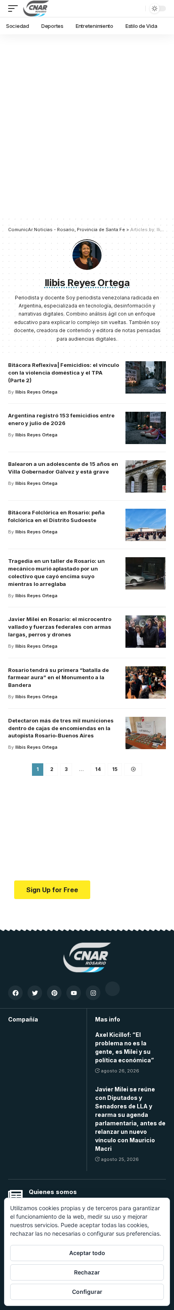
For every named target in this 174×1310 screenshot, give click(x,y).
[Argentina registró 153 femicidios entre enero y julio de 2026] (145, 428)
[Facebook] (15, 993)
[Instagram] (93, 993)
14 (98, 769)
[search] (137, 8)
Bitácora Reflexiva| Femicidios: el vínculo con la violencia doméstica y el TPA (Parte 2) (63, 372)
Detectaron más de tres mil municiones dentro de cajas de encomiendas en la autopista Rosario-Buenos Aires (61, 728)
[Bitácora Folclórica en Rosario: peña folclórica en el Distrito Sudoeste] (145, 525)
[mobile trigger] (15, 8)
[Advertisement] (87, 125)
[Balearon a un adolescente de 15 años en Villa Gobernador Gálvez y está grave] (145, 476)
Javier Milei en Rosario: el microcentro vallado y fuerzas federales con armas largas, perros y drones (59, 627)
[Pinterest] (54, 993)
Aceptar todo (87, 1252)
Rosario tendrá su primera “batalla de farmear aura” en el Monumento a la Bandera (58, 678)
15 (114, 769)
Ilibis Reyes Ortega (36, 392)
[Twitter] (35, 993)
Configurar (87, 1291)
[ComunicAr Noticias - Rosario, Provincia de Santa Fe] (36, 8)
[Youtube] (73, 993)
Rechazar (87, 1272)
